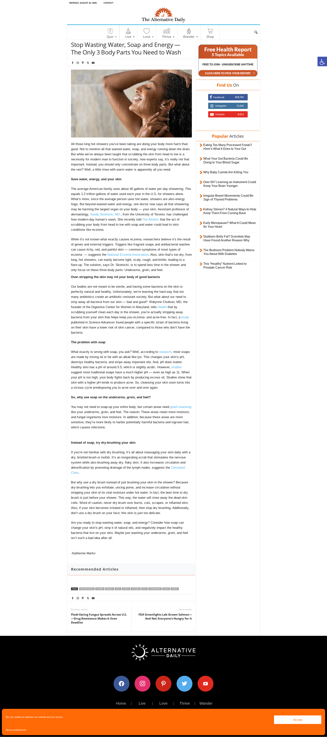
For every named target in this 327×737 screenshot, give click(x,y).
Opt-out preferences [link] (16, 730)
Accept (297, 719)
